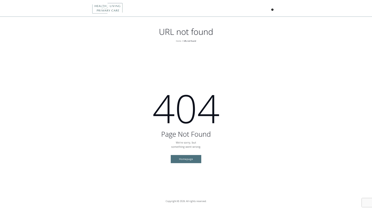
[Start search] (277, 8)
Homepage (186, 159)
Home (178, 41)
